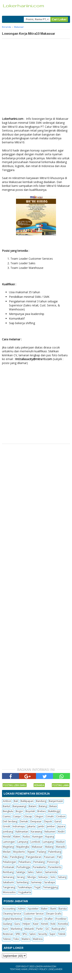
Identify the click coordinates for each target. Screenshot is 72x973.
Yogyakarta (24, 892)
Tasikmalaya (25, 887)
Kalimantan (22, 831)
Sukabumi (8, 882)
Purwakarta (39, 867)
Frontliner (61, 919)
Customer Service (34, 913)
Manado (60, 846)
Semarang (8, 877)
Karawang (36, 831)
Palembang (54, 851)
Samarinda (51, 872)
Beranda (39, 785)
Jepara (61, 826)
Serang (21, 877)
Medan (7, 851)
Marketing (16, 928)
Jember (51, 826)
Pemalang (39, 862)
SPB (18, 934)
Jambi (41, 826)
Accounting (9, 908)
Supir (52, 934)
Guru (17, 923)
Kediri (61, 831)
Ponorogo (53, 862)
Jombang (8, 831)
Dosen (38, 919)
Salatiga (20, 872)
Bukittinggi (54, 811)
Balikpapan (27, 801)
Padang (41, 851)
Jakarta (31, 826)
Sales (30, 872)
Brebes (41, 811)
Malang (49, 846)
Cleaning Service (12, 913)
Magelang (8, 846)
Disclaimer (55, 969)
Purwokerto (54, 867)
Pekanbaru (25, 862)
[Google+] (27, 776)
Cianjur (17, 816)
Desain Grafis (53, 913)
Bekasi (53, 806)
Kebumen (50, 831)
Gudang (7, 923)
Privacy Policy (38, 969)
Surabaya (49, 882)
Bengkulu (8, 811)
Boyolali (30, 811)
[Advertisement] (36, 77)
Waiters (26, 939)
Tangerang (9, 887)
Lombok (35, 841)
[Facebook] (10, 776)
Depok (48, 821)
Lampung (22, 841)
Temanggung (50, 887)
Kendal (7, 836)
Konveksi (63, 923)
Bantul (6, 806)
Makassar (37, 846)
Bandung (41, 801)
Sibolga (31, 877)
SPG (24, 934)
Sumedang (22, 882)
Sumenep (36, 882)
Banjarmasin (56, 801)
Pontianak (8, 867)
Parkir (39, 928)
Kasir (36, 923)
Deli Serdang (10, 821)
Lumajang (48, 841)
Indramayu (19, 826)
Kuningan (37, 836)
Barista (63, 908)
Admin (21, 908)
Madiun (60, 841)
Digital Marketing (12, 919)
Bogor (19, 811)
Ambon (7, 801)
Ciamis (6, 816)
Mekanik (29, 928)
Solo (52, 877)
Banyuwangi (19, 806)
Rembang (8, 872)
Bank (53, 908)
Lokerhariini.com (45, 966)
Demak (24, 821)
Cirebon (60, 816)
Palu (5, 857)
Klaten (16, 836)
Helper (26, 923)
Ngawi (31, 851)
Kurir (5, 928)
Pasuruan (49, 857)
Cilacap (28, 816)
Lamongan (9, 841)
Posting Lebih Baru (14, 785)
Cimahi (50, 816)
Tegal (37, 887)
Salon (39, 872)
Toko (16, 939)
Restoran (8, 934)
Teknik (61, 934)
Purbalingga (23, 867)
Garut (57, 821)
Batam (32, 806)
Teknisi (7, 939)
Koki (53, 923)
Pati (59, 857)
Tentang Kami (18, 969)
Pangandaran (33, 857)
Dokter (28, 919)
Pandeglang (17, 857)
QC (47, 928)
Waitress (38, 939)
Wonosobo (9, 892)
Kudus (26, 836)
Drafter (49, 919)
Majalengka (22, 846)
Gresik (6, 826)
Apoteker (33, 908)
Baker (44, 908)
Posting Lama (60, 785)
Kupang (49, 836)
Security (42, 934)
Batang (43, 806)
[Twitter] (44, 776)
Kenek (44, 923)
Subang (62, 877)
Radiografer (58, 928)
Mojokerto (19, 851)
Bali (16, 801)
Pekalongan (9, 862)
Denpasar (36, 821)
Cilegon (39, 816)
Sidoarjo (43, 877)
